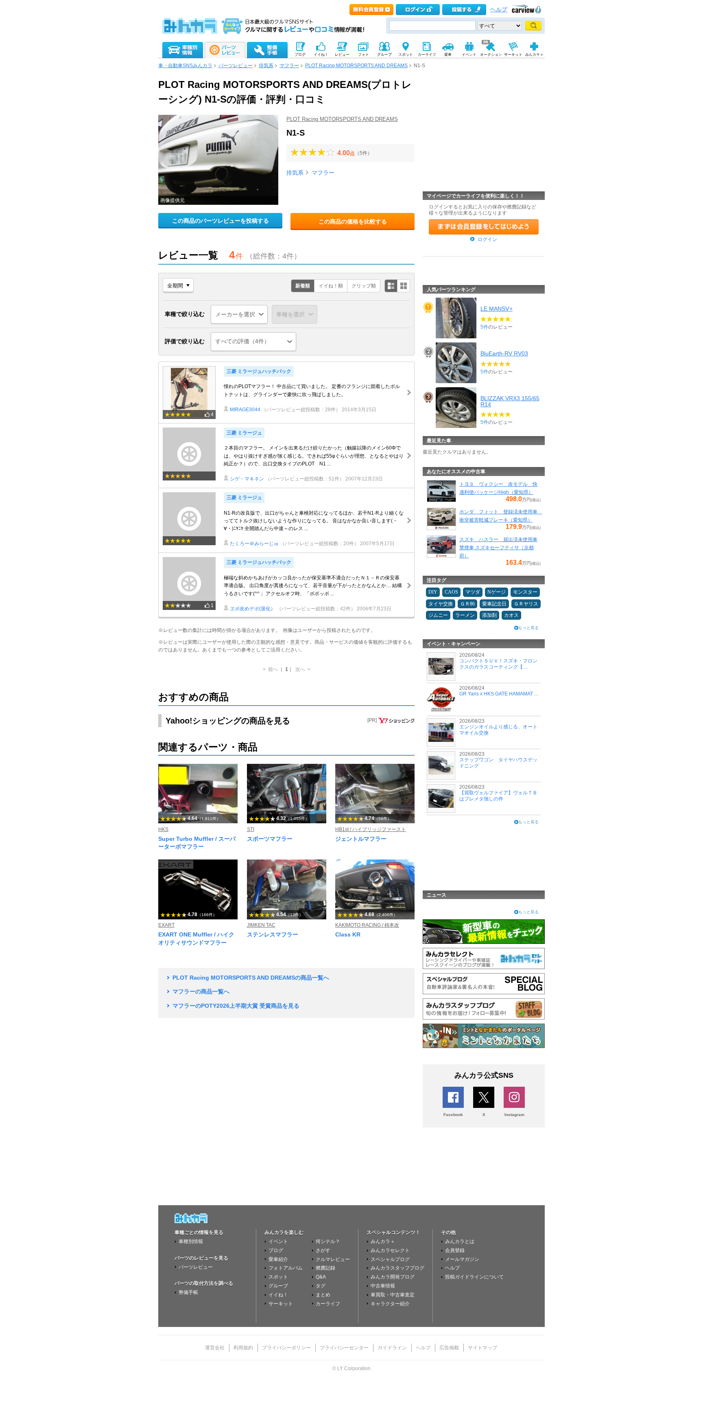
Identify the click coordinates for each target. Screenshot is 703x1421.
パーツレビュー (235, 65)
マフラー (289, 65)
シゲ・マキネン (247, 479)
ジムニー (438, 615)
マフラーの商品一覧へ (200, 991)
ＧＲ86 (467, 604)
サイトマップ (482, 1348)
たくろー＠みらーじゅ (254, 543)
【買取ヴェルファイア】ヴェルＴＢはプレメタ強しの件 (498, 795)
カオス (511, 615)
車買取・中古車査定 (393, 1295)
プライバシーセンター (344, 1348)
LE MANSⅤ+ (496, 308)
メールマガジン (462, 1259)
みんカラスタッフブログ (397, 1268)
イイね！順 (331, 286)
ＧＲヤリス (526, 604)
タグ (320, 1286)
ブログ (276, 1250)
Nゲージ (496, 592)
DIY (432, 592)
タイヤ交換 (440, 604)
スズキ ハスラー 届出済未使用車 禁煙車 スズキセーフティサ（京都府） (498, 548)
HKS (163, 829)
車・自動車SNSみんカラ (185, 65)
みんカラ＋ (383, 1241)
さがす (323, 1250)
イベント (278, 1241)
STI (250, 829)
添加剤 (489, 615)
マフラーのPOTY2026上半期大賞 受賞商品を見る (235, 1005)
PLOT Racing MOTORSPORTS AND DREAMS (356, 65)
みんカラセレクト (390, 1250)
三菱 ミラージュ (244, 433)
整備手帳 (188, 1292)
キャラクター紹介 (390, 1304)
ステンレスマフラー (272, 934)
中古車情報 (383, 1286)
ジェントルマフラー (360, 838)
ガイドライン (392, 1348)
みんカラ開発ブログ (393, 1277)
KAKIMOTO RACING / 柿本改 (367, 925)
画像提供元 (172, 200)
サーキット (281, 1304)
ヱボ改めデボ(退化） (252, 609)
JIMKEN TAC (261, 925)
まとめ (323, 1295)
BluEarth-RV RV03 (504, 353)
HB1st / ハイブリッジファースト (370, 829)
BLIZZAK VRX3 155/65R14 (509, 401)
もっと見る (528, 627)
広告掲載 (449, 1348)
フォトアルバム (286, 1268)
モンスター (525, 592)
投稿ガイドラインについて (474, 1277)
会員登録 (455, 1250)
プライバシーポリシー (286, 1348)
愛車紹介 (278, 1259)
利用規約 (243, 1348)
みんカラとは (459, 1241)
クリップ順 (364, 286)
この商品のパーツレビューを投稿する (220, 220)
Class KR (347, 934)
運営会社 (215, 1348)
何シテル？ (328, 1241)
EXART (166, 925)
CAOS (451, 592)
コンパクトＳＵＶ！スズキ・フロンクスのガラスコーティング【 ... (498, 663)
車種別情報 (191, 1241)
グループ (278, 1286)
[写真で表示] (403, 286)
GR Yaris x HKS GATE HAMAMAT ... (498, 694)
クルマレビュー (333, 1259)
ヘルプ (498, 10)
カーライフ (328, 1304)
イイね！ (278, 1295)
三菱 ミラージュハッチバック (259, 371)
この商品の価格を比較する (353, 221)
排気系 (266, 65)
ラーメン (465, 615)
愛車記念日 (494, 604)
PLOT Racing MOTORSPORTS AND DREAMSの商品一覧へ (250, 977)
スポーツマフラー (270, 838)
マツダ (472, 592)
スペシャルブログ (390, 1259)
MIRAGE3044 (245, 409)
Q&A (321, 1277)
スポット (278, 1277)
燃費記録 (325, 1268)
